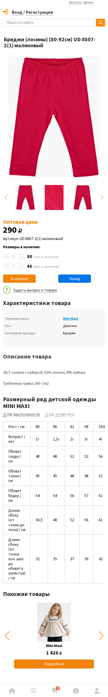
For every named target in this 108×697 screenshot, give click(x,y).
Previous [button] (6, 197)
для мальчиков (21, 415)
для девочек (60, 415)
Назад (74, 278)
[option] (54, 635)
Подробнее (54, 663)
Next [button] (102, 197)
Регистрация (39, 12)
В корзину (19, 278)
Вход (17, 12)
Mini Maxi (70, 318)
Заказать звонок (81, 2)
